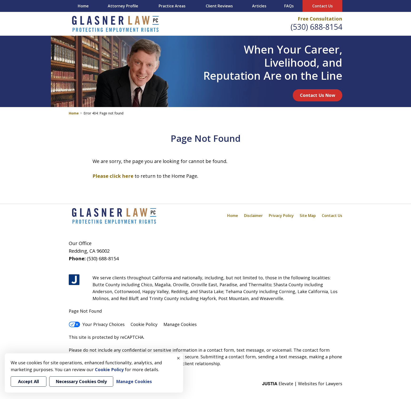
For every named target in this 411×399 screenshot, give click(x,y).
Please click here (113, 176)
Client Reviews (219, 6)
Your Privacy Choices (104, 324)
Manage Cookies (180, 324)
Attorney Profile (123, 6)
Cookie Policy (144, 324)
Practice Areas (172, 6)
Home (83, 6)
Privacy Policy (281, 215)
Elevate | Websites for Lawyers (302, 383)
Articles (259, 6)
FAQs (289, 6)
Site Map (308, 215)
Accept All (28, 381)
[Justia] (74, 279)
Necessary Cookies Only (81, 381)
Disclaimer (253, 215)
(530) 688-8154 (316, 27)
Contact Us (322, 6)
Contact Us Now (317, 95)
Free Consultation (320, 18)
